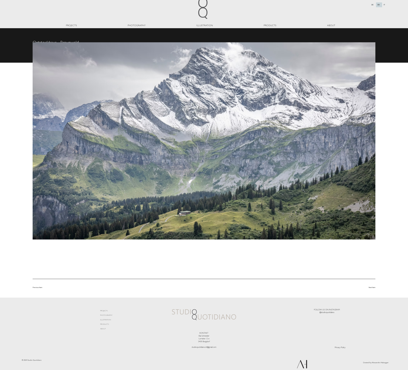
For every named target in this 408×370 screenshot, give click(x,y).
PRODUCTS (104, 324)
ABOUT (103, 329)
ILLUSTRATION (105, 320)
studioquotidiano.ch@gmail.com (204, 347)
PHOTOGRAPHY (106, 315)
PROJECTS (104, 311)
